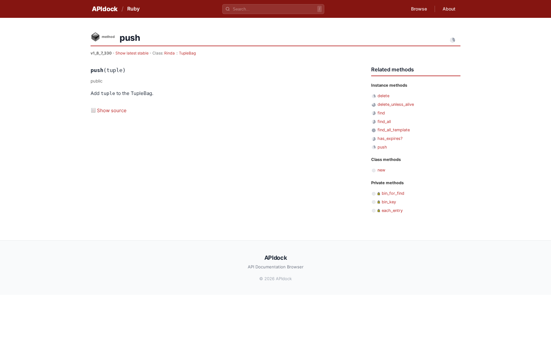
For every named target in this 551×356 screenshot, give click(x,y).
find (381, 113)
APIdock (105, 9)
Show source (112, 110)
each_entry (392, 210)
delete (383, 95)
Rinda (169, 53)
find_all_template (394, 129)
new (381, 170)
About (449, 8)
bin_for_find (393, 193)
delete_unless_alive (396, 104)
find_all (384, 121)
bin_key (389, 202)
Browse (419, 8)
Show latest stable (132, 53)
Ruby (133, 8)
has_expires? (390, 138)
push (382, 147)
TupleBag (187, 53)
